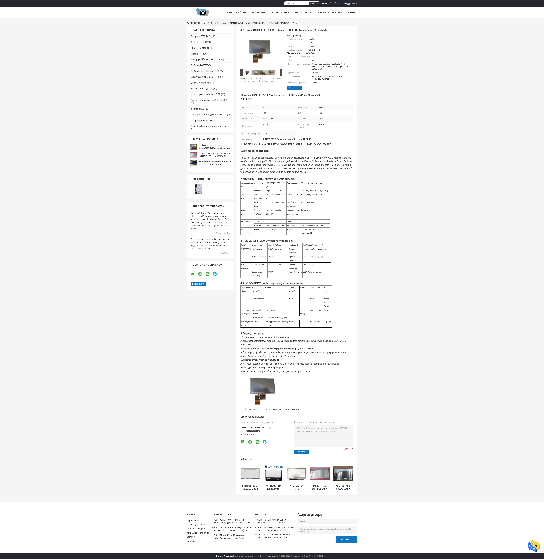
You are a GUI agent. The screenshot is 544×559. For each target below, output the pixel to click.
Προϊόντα (241, 12)
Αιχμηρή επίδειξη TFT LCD (204, 59)
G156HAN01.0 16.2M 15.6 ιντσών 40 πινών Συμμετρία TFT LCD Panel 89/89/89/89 (230, 537)
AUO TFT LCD (220, 23)
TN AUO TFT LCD (297, 409)
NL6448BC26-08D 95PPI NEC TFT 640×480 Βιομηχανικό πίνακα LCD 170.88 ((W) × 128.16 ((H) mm (233, 522)
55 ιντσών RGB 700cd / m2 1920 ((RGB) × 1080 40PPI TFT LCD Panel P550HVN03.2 (215, 164)
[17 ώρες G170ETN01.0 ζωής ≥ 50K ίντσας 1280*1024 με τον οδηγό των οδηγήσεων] (193, 146)
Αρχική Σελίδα (193, 23)
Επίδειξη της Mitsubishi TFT (205, 71)
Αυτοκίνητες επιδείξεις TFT (205, 94)
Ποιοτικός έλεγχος (304, 12)
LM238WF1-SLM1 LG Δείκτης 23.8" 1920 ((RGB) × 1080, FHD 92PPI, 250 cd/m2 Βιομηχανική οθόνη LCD (250, 487)
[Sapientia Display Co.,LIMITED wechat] (209, 274)
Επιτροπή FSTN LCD (201, 120)
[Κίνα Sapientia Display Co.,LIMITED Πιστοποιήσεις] (198, 189)
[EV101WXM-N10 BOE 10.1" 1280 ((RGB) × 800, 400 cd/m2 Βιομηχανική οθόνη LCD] (273, 474)
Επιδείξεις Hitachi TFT (202, 82)
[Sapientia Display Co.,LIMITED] (202, 12)
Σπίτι (229, 12)
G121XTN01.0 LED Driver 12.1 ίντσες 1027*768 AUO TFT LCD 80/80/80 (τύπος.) (273, 522)
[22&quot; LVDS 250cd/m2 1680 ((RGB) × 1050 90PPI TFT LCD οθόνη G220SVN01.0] (193, 154)
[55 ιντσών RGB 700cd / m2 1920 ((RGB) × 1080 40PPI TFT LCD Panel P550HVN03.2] (193, 163)
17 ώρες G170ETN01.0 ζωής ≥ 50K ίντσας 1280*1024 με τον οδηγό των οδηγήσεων (214, 148)
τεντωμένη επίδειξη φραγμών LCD (209, 114)
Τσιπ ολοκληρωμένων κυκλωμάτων (209, 126)
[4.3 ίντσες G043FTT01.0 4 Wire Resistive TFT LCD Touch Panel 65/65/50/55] (260, 51)
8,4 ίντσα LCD (197, 108)
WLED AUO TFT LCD (257, 409)
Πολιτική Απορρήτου (224, 556)
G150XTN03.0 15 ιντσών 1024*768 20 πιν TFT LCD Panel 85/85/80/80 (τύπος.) (275, 536)
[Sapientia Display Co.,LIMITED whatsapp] (201, 274)
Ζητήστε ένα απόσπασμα (332, 3)
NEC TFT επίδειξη (200, 48)
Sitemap (191, 541)
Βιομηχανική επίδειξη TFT (204, 77)
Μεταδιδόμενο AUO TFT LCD (277, 409)
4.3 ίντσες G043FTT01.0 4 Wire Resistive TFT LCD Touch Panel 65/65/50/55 (275, 529)
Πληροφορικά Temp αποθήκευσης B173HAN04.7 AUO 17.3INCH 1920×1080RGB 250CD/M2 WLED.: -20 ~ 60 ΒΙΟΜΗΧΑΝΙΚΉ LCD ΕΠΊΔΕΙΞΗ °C (296, 487)
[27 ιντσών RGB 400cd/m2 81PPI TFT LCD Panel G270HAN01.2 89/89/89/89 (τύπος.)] (343, 474)
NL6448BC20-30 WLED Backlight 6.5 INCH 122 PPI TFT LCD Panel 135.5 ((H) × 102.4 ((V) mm (232, 529)
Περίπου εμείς (258, 12)
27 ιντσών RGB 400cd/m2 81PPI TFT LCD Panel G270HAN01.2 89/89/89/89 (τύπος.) (342, 487)
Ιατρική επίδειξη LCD (201, 88)
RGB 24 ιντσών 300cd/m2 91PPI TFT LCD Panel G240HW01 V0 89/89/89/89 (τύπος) (319, 487)
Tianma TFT (197, 53)
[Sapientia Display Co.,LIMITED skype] (216, 274)
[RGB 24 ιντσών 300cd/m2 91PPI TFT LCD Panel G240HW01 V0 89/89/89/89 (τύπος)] (320, 474)
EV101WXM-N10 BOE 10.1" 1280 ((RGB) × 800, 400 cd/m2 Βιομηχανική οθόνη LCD (273, 487)
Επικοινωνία (294, 88)
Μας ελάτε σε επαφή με (330, 12)
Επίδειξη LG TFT (199, 65)
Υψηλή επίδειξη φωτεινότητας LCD (209, 100)
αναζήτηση (314, 3)
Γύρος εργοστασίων (279, 12)
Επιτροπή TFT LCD (200, 36)
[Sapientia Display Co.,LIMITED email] (194, 274)
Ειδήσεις (350, 12)
